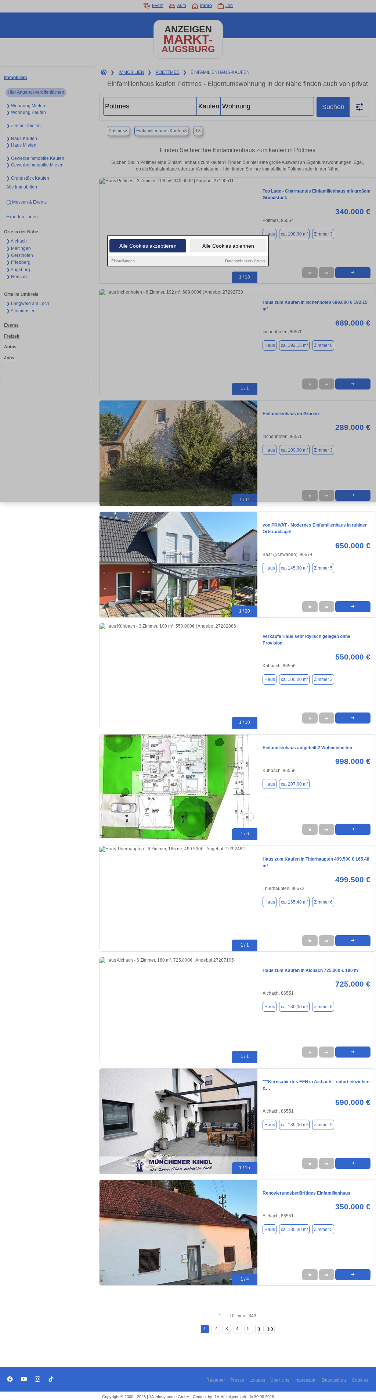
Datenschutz (334, 1380)
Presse (237, 1380)
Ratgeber (215, 1380)
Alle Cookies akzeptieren (148, 246)
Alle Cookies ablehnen (228, 246)
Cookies (360, 1380)
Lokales (257, 1380)
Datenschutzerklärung (245, 261)
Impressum (305, 1380)
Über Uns (279, 1380)
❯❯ (270, 1328)
